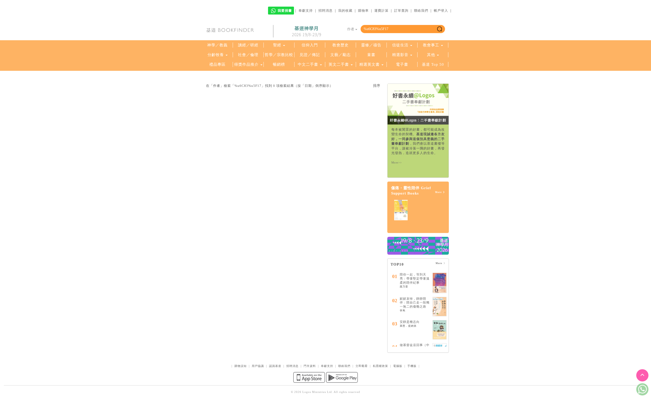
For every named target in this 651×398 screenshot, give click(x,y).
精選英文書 (370, 64)
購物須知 (240, 365)
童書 (371, 55)
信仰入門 (310, 45)
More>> (396, 162)
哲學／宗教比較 (279, 55)
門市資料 (310, 365)
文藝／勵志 (340, 55)
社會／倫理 (248, 55)
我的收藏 (345, 10)
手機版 (412, 365)
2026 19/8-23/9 (306, 31)
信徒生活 (400, 45)
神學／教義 (217, 45)
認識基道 (275, 365)
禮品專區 (217, 64)
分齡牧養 (216, 55)
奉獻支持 (306, 10)
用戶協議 (258, 365)
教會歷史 (340, 45)
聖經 (277, 45)
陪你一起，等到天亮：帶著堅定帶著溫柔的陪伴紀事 (415, 278)
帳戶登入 (441, 10)
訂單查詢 (401, 10)
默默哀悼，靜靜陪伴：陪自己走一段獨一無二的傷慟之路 (415, 302)
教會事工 (431, 45)
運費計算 (381, 10)
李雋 (402, 310)
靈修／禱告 (371, 45)
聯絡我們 (421, 10)
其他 (431, 55)
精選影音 (400, 55)
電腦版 (397, 365)
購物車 (363, 10)
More (438, 192)
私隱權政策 (380, 365)
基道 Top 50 (433, 64)
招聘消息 (325, 10)
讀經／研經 (248, 45)
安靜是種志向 (410, 322)
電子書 (402, 64)
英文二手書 (339, 64)
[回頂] (642, 375)
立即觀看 (362, 365)
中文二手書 (308, 64)
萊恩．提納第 (408, 325)
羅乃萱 (404, 286)
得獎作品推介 (246, 64)
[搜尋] (439, 29)
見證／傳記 (310, 55)
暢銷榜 (279, 64)
